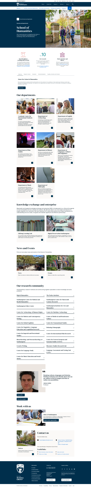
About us (18, 8)
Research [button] (55, 4)
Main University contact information (46, 452)
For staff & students (35, 469)
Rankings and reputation (55, 8)
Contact (70, 485)
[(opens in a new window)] (62, 469)
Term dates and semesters (44, 8)
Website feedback (35, 480)
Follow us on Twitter (43, 454)
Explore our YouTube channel (63, 454)
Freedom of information (63, 485)
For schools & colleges (35, 471)
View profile (20, 395)
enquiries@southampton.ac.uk (46, 440)
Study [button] (43, 4)
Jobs (73, 485)
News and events (60, 452)
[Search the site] (72, 4)
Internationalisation (42, 74)
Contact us (64, 8)
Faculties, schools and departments (31, 8)
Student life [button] (49, 4)
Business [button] (61, 4)
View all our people (21, 399)
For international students (36, 478)
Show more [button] (21, 87)
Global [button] (67, 4)
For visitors (33, 467)
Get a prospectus (66, 479)
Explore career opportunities (50, 420)
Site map (40, 485)
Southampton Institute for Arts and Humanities (23, 66)
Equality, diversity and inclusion (53, 74)
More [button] (70, 8)
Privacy (50, 485)
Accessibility (46, 485)
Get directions (50, 479)
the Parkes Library (63, 64)
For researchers (34, 473)
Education (34, 74)
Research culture (27, 74)
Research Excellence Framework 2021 (44, 67)
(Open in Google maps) (63, 444)
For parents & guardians (36, 476)
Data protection (55, 485)
